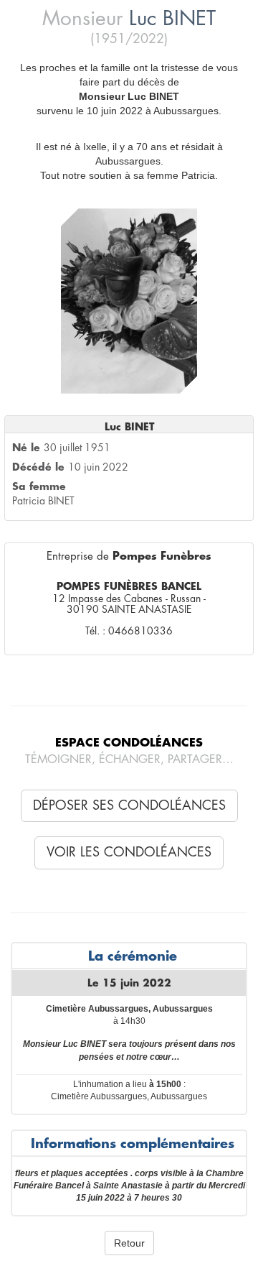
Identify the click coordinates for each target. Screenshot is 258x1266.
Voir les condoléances (129, 852)
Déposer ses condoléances (129, 805)
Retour (129, 1243)
